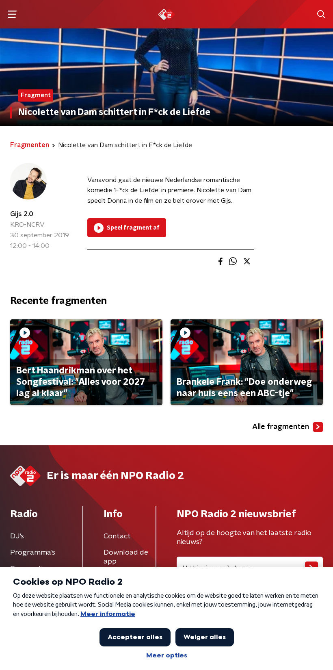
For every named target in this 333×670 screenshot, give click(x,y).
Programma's (32, 552)
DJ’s (17, 536)
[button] (12, 14)
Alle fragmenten (280, 427)
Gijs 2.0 (21, 214)
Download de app (126, 557)
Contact (117, 536)
